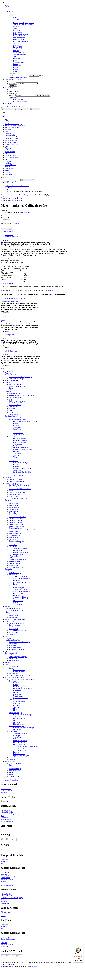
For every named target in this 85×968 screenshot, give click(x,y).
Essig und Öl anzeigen (16, 384)
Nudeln (15, 64)
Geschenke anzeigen (16, 479)
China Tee (16, 703)
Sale (14, 56)
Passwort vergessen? (20, 101)
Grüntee (11, 700)
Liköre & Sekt (13, 565)
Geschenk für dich (19, 53)
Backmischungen (19, 593)
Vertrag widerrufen (7, 821)
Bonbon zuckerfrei (19, 672)
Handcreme (13, 627)
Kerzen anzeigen (14, 608)
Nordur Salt (13, 407)
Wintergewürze (14, 556)
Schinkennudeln (6, 354)
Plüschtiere (16, 451)
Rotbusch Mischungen (16, 726)
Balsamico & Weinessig (17, 386)
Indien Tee (16, 752)
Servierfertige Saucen (16, 567)
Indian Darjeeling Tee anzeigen (27, 746)
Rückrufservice (6, 789)
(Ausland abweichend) (26, 212)
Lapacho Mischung (19, 718)
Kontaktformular (6, 791)
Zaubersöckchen (18, 435)
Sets (10, 778)
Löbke (11, 586)
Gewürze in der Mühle (16, 526)
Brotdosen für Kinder (20, 442)
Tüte (10, 765)
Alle (14, 17)
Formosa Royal (18, 705)
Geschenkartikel (14, 563)
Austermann (13, 575)
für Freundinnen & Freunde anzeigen (25, 421)
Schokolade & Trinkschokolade (19, 675)
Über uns (4, 874)
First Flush (20, 748)
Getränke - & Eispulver (21, 597)
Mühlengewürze (14, 535)
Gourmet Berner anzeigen (17, 560)
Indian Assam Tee (19, 742)
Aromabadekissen (15, 770)
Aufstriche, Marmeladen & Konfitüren (21, 395)
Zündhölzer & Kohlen (16, 649)
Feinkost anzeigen (15, 393)
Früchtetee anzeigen (19, 683)
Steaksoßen (13, 545)
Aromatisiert (17, 735)
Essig (11, 388)
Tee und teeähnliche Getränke (23, 25)
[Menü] (81, 947)
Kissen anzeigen (14, 614)
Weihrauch (12, 645)
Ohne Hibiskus (18, 696)
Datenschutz (5, 817)
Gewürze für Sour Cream (17, 520)
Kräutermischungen (15, 713)
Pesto (15, 584)
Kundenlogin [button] (9, 87)
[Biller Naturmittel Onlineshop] (13, 107)
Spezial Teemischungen (21, 756)
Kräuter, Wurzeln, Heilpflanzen (23, 23)
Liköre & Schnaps (15, 405)
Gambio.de (34, 966)
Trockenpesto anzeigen (20, 548)
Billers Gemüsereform (20, 34)
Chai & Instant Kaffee (16, 397)
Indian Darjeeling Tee (20, 744)
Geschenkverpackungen (17, 481)
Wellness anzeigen (15, 769)
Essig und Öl (17, 47)
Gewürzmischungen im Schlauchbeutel (22, 530)
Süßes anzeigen (14, 666)
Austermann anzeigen (20, 576)
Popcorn (12, 408)
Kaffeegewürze (14, 532)
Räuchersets (13, 644)
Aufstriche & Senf (15, 561)
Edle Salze (12, 513)
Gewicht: (4, 216)
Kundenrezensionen (11, 237)
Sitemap (3, 881)
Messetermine (5, 878)
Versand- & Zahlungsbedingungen (12, 814)
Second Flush (21, 750)
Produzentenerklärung (8, 879)
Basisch (15, 685)
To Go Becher (18, 433)
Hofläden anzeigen (15, 573)
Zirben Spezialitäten (19, 54)
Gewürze (16, 19)
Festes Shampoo (14, 625)
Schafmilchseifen (14, 776)
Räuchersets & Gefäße (20, 41)
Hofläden (16, 60)
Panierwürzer (13, 537)
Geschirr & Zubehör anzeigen (19, 485)
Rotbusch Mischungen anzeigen (23, 728)
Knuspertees (17, 690)
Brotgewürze (13, 505)
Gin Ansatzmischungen (16, 379)
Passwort (12, 95)
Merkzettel (8, 103)
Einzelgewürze (14, 515)
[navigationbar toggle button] (7, 109)
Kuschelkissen (14, 617)
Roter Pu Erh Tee (19, 754)
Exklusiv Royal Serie (20, 687)
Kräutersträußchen (15, 533)
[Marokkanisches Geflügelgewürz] (12, 200)
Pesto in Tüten (18, 554)
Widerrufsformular (7, 812)
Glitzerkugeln (17, 444)
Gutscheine (17, 71)
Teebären (12, 759)
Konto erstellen (18, 99)
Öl (10, 390)
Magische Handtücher (20, 448)
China (3, 320)
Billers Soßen (13, 659)
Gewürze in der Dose (16, 524)
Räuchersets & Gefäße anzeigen (19, 642)
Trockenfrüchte (18, 49)
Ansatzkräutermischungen (21, 21)
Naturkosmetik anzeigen (17, 623)
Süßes (15, 28)
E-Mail (11, 93)
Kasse (3, 863)
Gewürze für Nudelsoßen (17, 517)
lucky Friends (13, 461)
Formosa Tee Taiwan (20, 741)
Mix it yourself (18, 601)
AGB (2, 816)
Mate (15, 720)
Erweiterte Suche (21, 77)
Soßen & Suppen (18, 39)
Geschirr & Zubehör (20, 36)
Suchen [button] (7, 6)
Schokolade (17, 427)
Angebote (16, 45)
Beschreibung (9, 235)
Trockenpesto (13, 547)
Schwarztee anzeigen (20, 733)
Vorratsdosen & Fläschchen (18, 498)
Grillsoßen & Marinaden (17, 401)
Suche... (42, 75)
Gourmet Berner (18, 62)
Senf (10, 410)
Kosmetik (16, 425)
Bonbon (11, 668)
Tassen (15, 431)
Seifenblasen (17, 455)
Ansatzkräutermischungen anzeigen (20, 377)
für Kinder (12, 436)
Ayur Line (16, 716)
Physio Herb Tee (18, 724)
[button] (13, 79)
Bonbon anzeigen (19, 670)
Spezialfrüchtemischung (21, 698)
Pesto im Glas (17, 550)
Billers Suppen (14, 660)
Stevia (15, 43)
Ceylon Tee (17, 737)
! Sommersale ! (18, 66)
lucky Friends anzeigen (20, 463)
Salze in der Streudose (16, 541)
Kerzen (15, 69)
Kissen (15, 67)
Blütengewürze (14, 504)
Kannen (11, 491)
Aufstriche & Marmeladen (21, 578)
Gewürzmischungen (15, 528)
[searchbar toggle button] (35, 109)
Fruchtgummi (13, 673)
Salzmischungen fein (16, 543)
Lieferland (12, 83)
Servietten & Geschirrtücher (22, 472)
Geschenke (17, 30)
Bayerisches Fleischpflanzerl (10, 302)
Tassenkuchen (17, 604)
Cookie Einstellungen (8, 964)
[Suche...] (34, 75)
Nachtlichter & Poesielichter (22, 449)
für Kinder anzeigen (19, 438)
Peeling (11, 774)
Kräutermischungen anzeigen (22, 715)
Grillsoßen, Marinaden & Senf (23, 582)
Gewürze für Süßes (15, 522)
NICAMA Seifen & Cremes (18, 631)
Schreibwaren (17, 429)
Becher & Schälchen (20, 440)
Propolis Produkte (15, 632)
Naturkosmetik (18, 32)
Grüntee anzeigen (19, 701)
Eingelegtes (17, 580)
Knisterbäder (17, 446)
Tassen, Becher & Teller (17, 492)
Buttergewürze (14, 507)
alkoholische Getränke (20, 589)
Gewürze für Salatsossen (17, 519)
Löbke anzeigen (18, 588)
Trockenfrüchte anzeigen (17, 763)
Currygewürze (14, 509)
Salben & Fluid (14, 634)
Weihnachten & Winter (16, 610)
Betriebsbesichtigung (8, 876)
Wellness (16, 26)
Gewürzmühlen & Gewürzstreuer (20, 489)
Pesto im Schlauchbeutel (21, 552)
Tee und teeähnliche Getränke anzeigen (22, 679)
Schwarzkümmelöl (19, 38)
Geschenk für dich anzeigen (18, 418)
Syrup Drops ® (14, 414)
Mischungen (17, 692)
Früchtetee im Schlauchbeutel (23, 688)
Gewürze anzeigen (15, 502)
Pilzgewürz (4, 338)
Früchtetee (12, 681)
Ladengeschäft (5, 872)
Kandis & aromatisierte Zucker (19, 403)
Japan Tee (16, 707)
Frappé (11, 399)
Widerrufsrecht (5, 810)
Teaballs (12, 757)
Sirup (11, 412)
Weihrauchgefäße (15, 647)
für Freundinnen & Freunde (18, 420)
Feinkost (16, 51)
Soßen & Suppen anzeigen (18, 657)
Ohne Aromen (18, 694)
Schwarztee (13, 731)
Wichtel (15, 457)
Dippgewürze (13, 511)
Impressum (4, 792)
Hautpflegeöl (13, 629)
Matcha (15, 709)
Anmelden (49, 290)
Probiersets (16, 58)
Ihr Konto (4, 861)
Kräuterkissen (13, 616)
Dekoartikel (13, 487)
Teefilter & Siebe (14, 494)
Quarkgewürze (14, 539)
